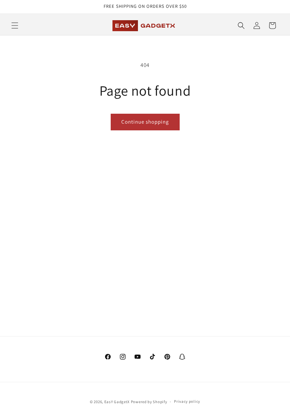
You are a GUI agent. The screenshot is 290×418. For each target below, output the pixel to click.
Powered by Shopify (149, 401)
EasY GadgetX (117, 401)
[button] (15, 25)
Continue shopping (145, 121)
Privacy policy (187, 401)
